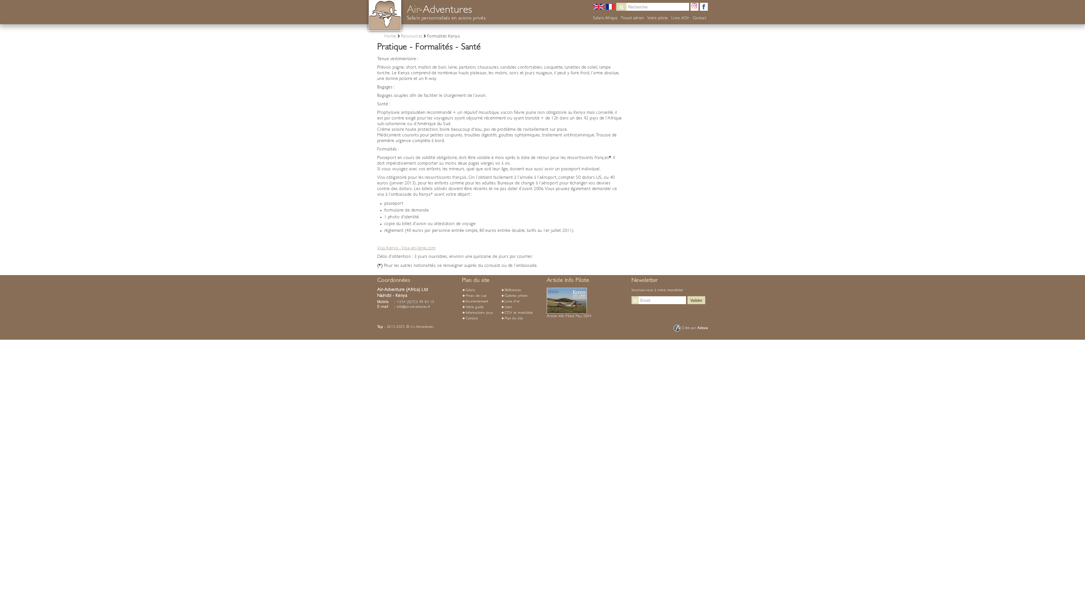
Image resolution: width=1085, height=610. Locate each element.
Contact (699, 18)
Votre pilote (657, 18)
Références (513, 290)
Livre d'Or (680, 18)
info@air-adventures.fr (413, 307)
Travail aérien (632, 18)
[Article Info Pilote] (567, 301)
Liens (508, 307)
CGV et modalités (519, 313)
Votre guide (475, 307)
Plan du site (514, 319)
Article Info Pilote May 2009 (569, 316)
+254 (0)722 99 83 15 (416, 302)
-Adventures (422, 327)
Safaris (471, 290)
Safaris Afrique (605, 18)
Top (380, 327)
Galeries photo (516, 296)
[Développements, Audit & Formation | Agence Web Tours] (677, 328)
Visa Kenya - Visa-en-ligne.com (406, 248)
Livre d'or (512, 302)
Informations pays (479, 313)
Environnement (477, 302)
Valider (696, 300)
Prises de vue (476, 296)
